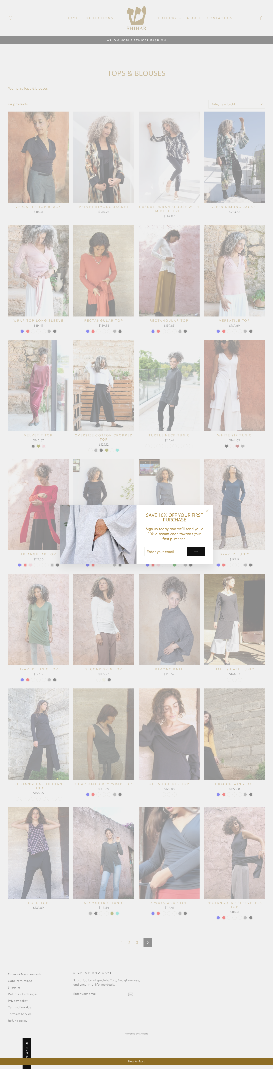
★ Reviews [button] (27, 1053)
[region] (136, 1061)
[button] (80, 1032)
